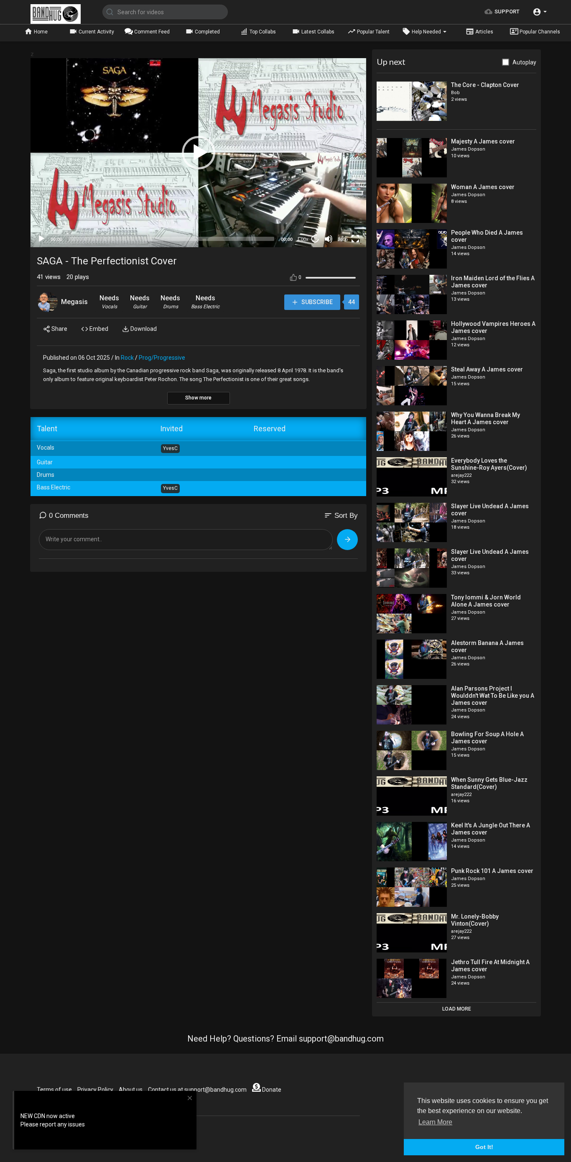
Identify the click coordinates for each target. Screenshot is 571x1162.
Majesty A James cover (483, 141)
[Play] (41, 239)
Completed (207, 32)
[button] (539, 12)
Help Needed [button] (426, 32)
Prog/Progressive (162, 357)
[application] (198, 152)
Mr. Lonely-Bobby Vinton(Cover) (475, 920)
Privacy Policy (95, 1089)
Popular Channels (539, 32)
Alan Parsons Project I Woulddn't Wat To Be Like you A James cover (492, 695)
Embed (98, 328)
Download (143, 328)
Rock (127, 357)
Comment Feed (151, 32)
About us (131, 1089)
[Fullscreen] (355, 239)
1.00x (302, 239)
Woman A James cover (483, 187)
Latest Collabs (317, 32)
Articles (483, 32)
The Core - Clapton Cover (485, 85)
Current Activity (95, 32)
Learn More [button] (435, 1122)
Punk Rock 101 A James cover (492, 871)
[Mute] (328, 239)
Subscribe (316, 302)
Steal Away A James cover (487, 369)
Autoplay (524, 62)
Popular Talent (373, 32)
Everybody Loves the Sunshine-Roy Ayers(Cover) (489, 464)
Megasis (74, 302)
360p (343, 239)
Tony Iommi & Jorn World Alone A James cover (486, 601)
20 (315, 239)
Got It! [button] (484, 1147)
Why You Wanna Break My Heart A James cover (485, 418)
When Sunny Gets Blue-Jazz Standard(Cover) (489, 783)
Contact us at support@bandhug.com (197, 1089)
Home (40, 32)
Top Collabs (262, 32)
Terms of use (54, 1089)
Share (58, 328)
